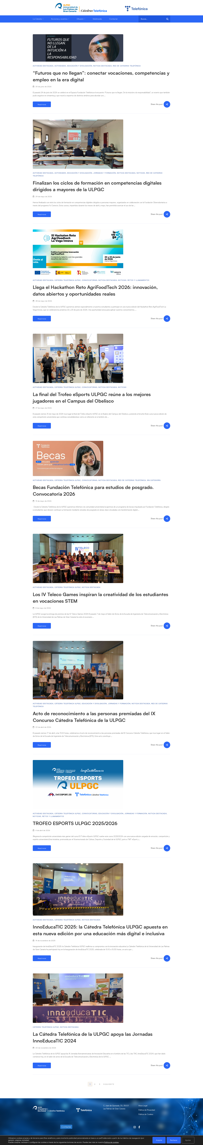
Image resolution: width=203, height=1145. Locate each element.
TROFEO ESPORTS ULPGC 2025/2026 (75, 823)
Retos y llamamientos (138, 280)
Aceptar (159, 1140)
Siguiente (108, 1084)
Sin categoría (154, 480)
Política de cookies (111, 1142)
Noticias (141, 173)
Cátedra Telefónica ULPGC (68, 280)
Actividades (60, 66)
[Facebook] (139, 1127)
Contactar (66, 1126)
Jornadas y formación (104, 173)
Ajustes (188, 1140)
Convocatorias (89, 280)
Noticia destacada (102, 66)
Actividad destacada (43, 66)
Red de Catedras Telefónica (127, 66)
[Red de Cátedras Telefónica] (84, 1106)
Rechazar (173, 1140)
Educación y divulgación (79, 66)
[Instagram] (135, 1127)
